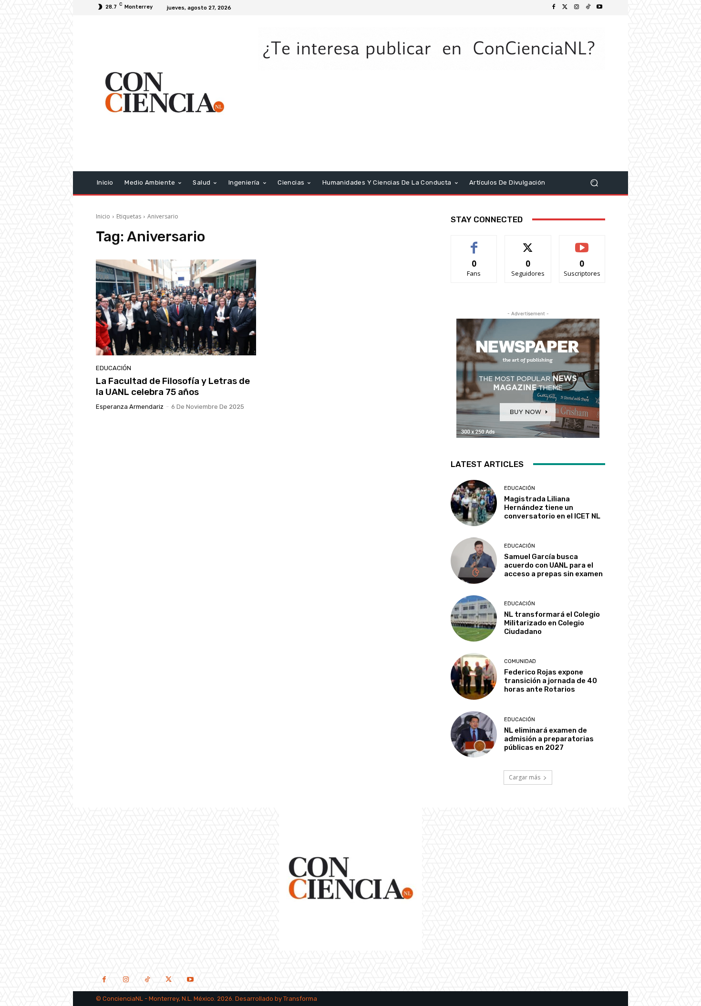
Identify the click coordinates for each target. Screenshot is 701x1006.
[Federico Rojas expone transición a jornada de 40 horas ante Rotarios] (474, 676)
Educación (113, 368)
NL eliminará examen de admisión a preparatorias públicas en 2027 (549, 739)
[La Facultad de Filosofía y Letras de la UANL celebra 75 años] (176, 307)
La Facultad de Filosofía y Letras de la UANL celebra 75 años (173, 386)
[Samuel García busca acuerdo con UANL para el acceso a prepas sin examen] (474, 561)
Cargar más (524, 777)
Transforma (300, 998)
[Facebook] (553, 7)
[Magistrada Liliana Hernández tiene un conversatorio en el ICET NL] (474, 503)
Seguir (528, 242)
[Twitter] (565, 7)
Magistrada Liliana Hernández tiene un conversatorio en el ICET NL (552, 507)
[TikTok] (147, 980)
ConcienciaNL (123, 998)
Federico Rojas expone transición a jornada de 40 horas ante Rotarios (550, 681)
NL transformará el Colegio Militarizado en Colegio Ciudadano (552, 623)
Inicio (103, 216)
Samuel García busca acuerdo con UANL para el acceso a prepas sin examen (553, 565)
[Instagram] (576, 7)
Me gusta (474, 242)
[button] (594, 182)
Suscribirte (582, 242)
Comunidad (520, 661)
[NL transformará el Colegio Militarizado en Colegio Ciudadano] (474, 618)
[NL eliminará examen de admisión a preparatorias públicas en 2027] (474, 734)
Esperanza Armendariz (130, 406)
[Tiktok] (588, 7)
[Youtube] (599, 7)
